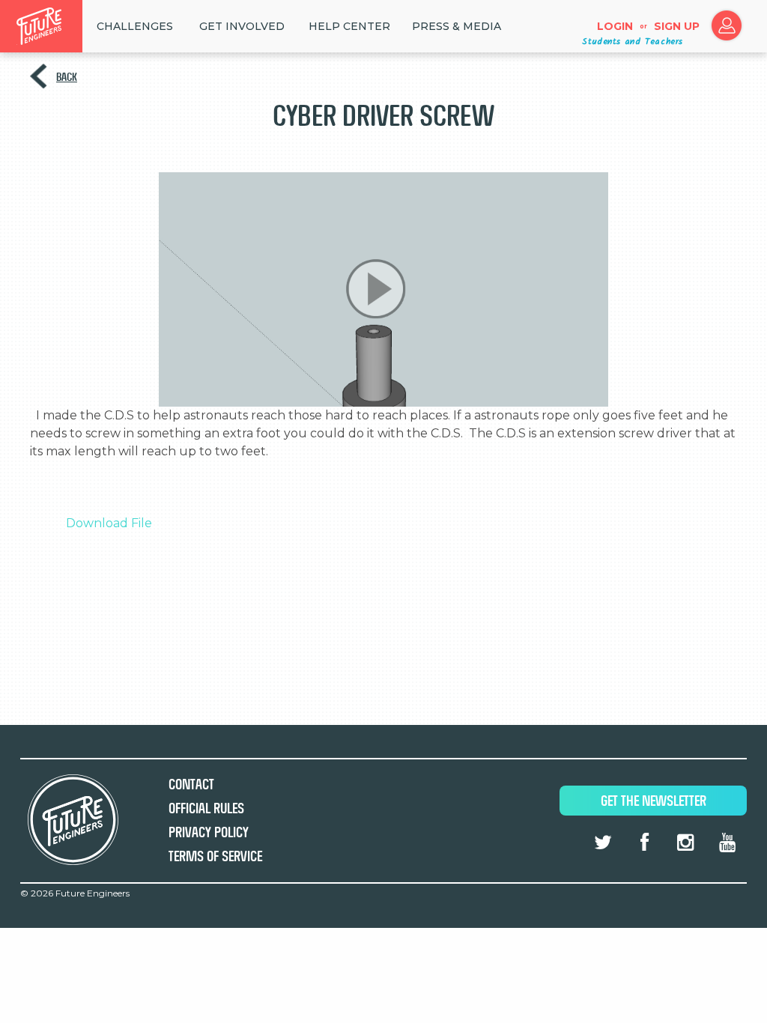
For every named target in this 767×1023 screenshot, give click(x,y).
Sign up (677, 26)
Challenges (135, 26)
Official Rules (206, 808)
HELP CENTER (349, 26)
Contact (191, 784)
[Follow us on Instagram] (685, 842)
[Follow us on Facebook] (644, 842)
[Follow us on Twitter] (602, 842)
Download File (109, 523)
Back (66, 76)
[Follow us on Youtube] (727, 842)
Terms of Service (215, 856)
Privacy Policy (209, 832)
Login (615, 26)
